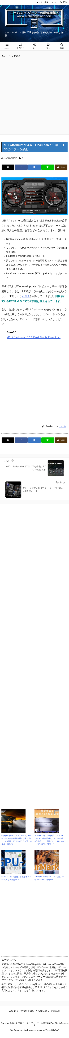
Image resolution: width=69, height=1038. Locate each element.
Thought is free (52, 1030)
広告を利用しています (48, 2)
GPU (19, 56)
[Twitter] (8, 167)
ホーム (7, 56)
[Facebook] (21, 167)
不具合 (26, 296)
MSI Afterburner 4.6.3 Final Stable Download (33, 337)
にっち (62, 426)
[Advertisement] (34, 96)
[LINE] (47, 167)
